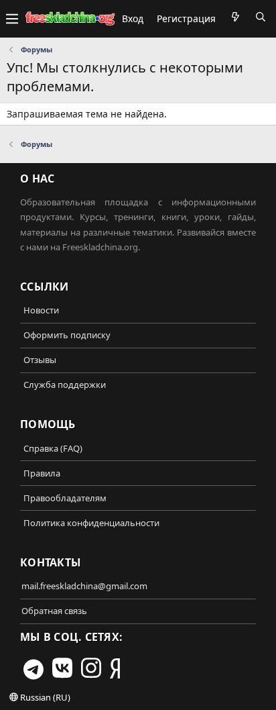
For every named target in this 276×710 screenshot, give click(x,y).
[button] (12, 18)
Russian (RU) (44, 697)
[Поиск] (260, 17)
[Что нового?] (235, 17)
